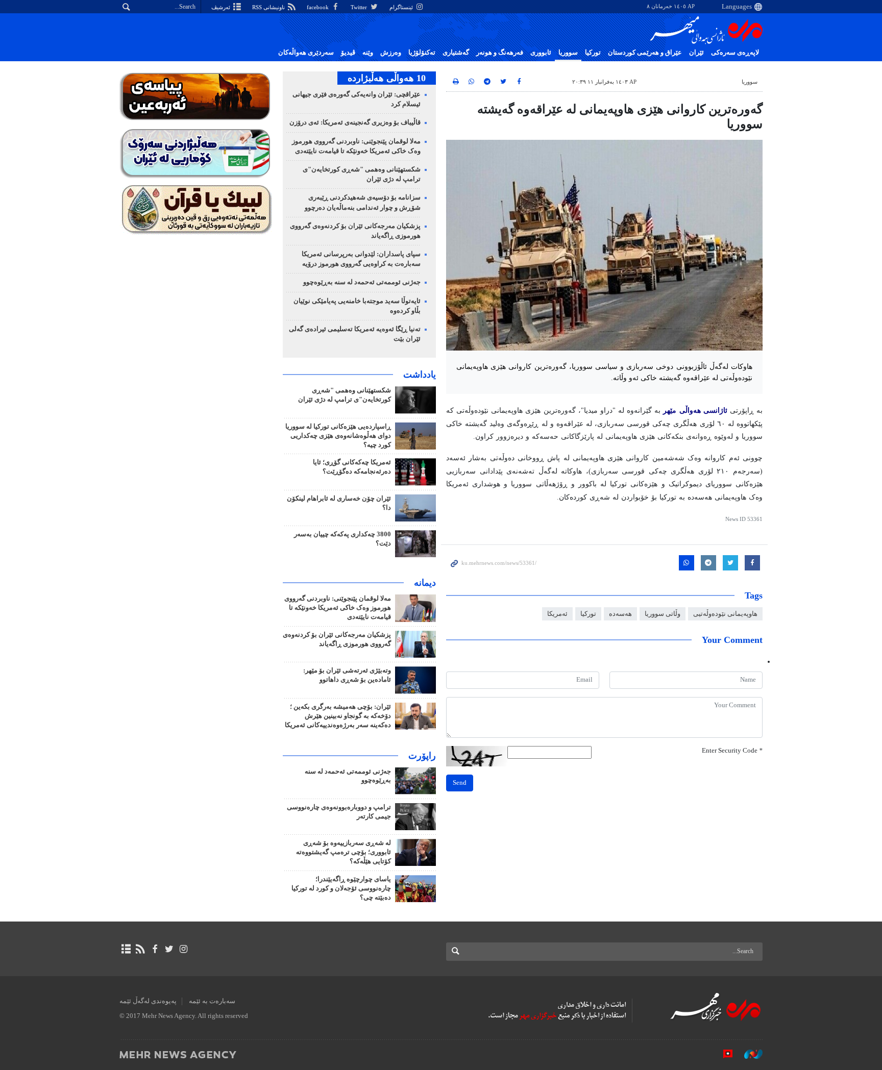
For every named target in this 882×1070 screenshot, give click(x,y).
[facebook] (154, 949)
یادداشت (419, 374)
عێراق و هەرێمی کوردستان (645, 52)
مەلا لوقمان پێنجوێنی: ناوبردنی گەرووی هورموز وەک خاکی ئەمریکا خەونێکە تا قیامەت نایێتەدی (337, 607)
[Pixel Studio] (722, 1054)
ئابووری (540, 52)
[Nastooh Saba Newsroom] (748, 1054)
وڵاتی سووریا (662, 613)
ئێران (696, 52)
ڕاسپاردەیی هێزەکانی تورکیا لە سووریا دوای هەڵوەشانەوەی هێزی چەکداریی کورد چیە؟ (338, 436)
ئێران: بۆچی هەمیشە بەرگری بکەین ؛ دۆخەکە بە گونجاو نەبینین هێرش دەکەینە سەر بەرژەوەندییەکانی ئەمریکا (338, 716)
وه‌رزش (390, 52)
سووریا (568, 52)
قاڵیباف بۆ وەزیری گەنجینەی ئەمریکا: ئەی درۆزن (355, 122)
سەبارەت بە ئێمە (212, 1001)
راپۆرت (422, 756)
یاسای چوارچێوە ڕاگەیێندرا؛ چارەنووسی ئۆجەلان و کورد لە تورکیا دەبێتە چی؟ (341, 888)
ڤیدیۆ (348, 52)
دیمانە (425, 583)
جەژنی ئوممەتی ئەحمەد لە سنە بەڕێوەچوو (362, 282)
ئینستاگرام (401, 7)
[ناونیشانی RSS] (140, 949)
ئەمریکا (557, 613)
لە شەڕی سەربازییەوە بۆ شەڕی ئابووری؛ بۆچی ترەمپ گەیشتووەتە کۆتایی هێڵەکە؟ (343, 852)
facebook (318, 7)
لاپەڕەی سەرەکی (735, 52)
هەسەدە (620, 613)
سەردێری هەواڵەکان (306, 52)
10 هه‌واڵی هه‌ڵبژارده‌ (387, 78)
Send (460, 782)
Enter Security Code (732, 750)
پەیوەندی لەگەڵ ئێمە (148, 1001)
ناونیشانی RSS (269, 7)
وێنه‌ (367, 52)
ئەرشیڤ (221, 7)
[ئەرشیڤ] (125, 949)
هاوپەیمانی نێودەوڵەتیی (725, 613)
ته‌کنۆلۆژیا (421, 52)
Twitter (360, 7)
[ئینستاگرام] (183, 949)
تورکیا (593, 52)
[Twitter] (169, 949)
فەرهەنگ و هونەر (499, 52)
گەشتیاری (456, 52)
